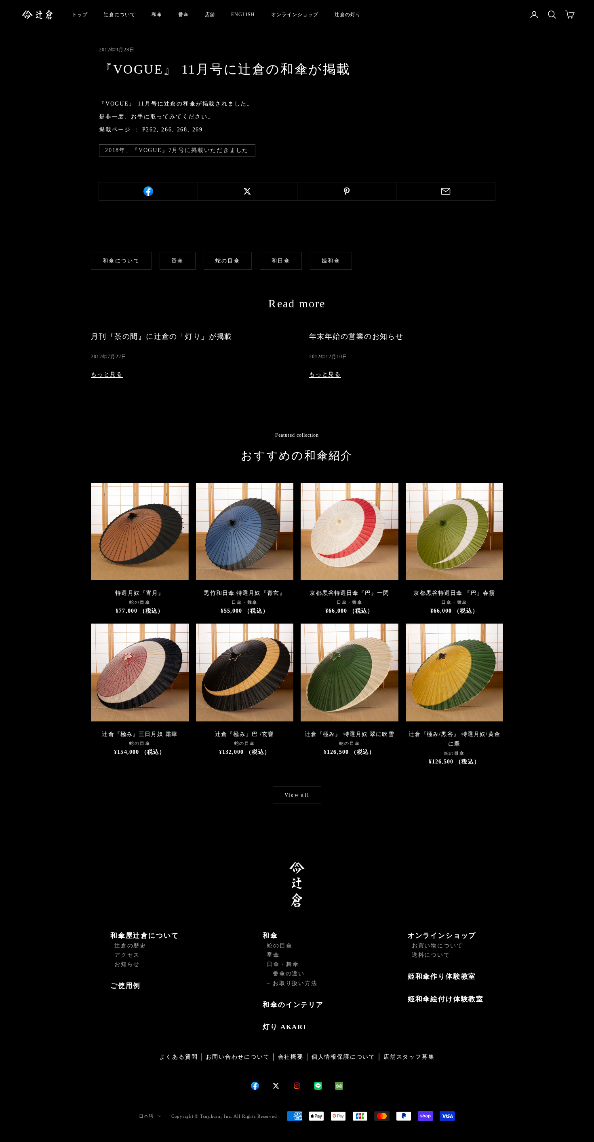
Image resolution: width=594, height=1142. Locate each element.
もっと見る (107, 374)
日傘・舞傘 (283, 964)
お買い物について (437, 946)
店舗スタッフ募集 (409, 1057)
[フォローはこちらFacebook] (255, 1086)
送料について (431, 955)
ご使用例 (125, 986)
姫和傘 (331, 261)
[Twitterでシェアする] (247, 191)
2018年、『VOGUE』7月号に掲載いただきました (177, 150)
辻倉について (119, 14)
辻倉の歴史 (130, 946)
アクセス (127, 955)
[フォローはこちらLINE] (318, 1086)
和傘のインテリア (293, 1005)
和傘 (157, 14)
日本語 (146, 1116)
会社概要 (290, 1057)
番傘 (183, 14)
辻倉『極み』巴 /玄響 (244, 734)
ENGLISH (243, 14)
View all (297, 795)
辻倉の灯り (348, 14)
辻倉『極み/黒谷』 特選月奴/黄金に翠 (454, 739)
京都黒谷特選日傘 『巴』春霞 (454, 593)
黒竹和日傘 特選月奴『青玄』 (244, 593)
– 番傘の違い (286, 974)
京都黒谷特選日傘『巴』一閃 (349, 593)
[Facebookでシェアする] (148, 191)
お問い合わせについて (238, 1057)
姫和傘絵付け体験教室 (446, 999)
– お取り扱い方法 (292, 983)
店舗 (210, 14)
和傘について (121, 261)
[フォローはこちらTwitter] (276, 1086)
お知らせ (127, 964)
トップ (80, 14)
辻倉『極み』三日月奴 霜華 (139, 734)
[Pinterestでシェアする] (346, 191)
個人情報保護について (343, 1057)
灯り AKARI (285, 1027)
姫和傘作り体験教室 (442, 976)
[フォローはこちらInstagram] (297, 1085)
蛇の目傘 (227, 261)
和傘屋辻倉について (144, 935)
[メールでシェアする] (445, 191)
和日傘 (281, 261)
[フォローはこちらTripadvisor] (339, 1086)
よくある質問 (178, 1057)
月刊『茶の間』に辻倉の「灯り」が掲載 (161, 336)
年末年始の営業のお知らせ (356, 336)
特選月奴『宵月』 (139, 593)
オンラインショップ (294, 14)
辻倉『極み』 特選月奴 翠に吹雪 (349, 734)
